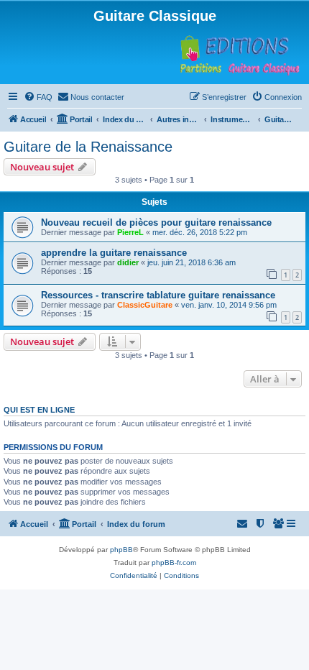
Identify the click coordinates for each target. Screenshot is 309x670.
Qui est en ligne (39, 409)
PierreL (130, 232)
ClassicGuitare (144, 304)
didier (128, 262)
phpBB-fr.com (174, 562)
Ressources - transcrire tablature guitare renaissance (158, 295)
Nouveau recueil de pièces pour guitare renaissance (156, 222)
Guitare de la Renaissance (88, 147)
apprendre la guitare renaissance (114, 252)
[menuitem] (38, 97)
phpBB (121, 550)
